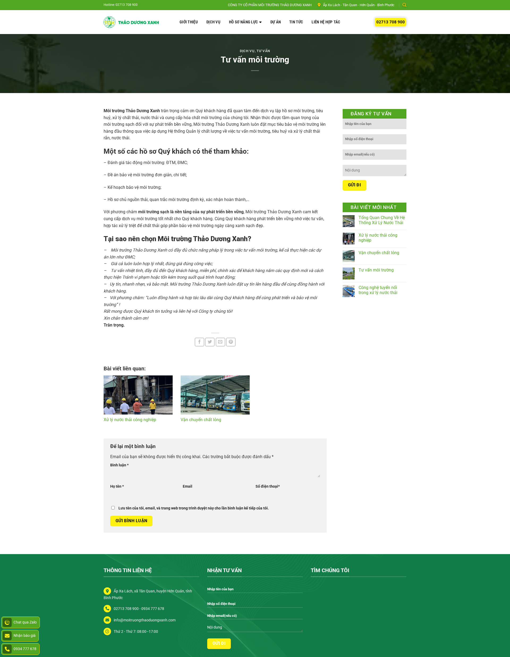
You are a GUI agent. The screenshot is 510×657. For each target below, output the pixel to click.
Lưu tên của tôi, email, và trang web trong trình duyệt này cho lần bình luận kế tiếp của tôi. (193, 508)
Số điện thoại (268, 486)
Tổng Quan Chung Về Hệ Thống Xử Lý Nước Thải (382, 220)
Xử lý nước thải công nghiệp (130, 419)
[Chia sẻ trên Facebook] (199, 342)
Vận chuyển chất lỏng (201, 419)
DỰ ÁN (275, 22)
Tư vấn (263, 51)
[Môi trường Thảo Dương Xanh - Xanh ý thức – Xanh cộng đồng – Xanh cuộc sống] (131, 22)
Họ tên (117, 486)
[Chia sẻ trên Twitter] (210, 342)
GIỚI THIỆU (189, 22)
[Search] (404, 5)
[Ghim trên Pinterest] (231, 342)
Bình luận (119, 465)
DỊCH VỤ (213, 22)
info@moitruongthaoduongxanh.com (145, 620)
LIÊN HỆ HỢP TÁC (326, 22)
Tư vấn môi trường (376, 270)
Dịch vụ (247, 51)
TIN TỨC (296, 22)
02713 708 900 (390, 22)
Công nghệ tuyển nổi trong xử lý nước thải (378, 290)
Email (187, 486)
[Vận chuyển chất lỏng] (215, 394)
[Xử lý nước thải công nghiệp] (138, 394)
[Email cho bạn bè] (220, 342)
